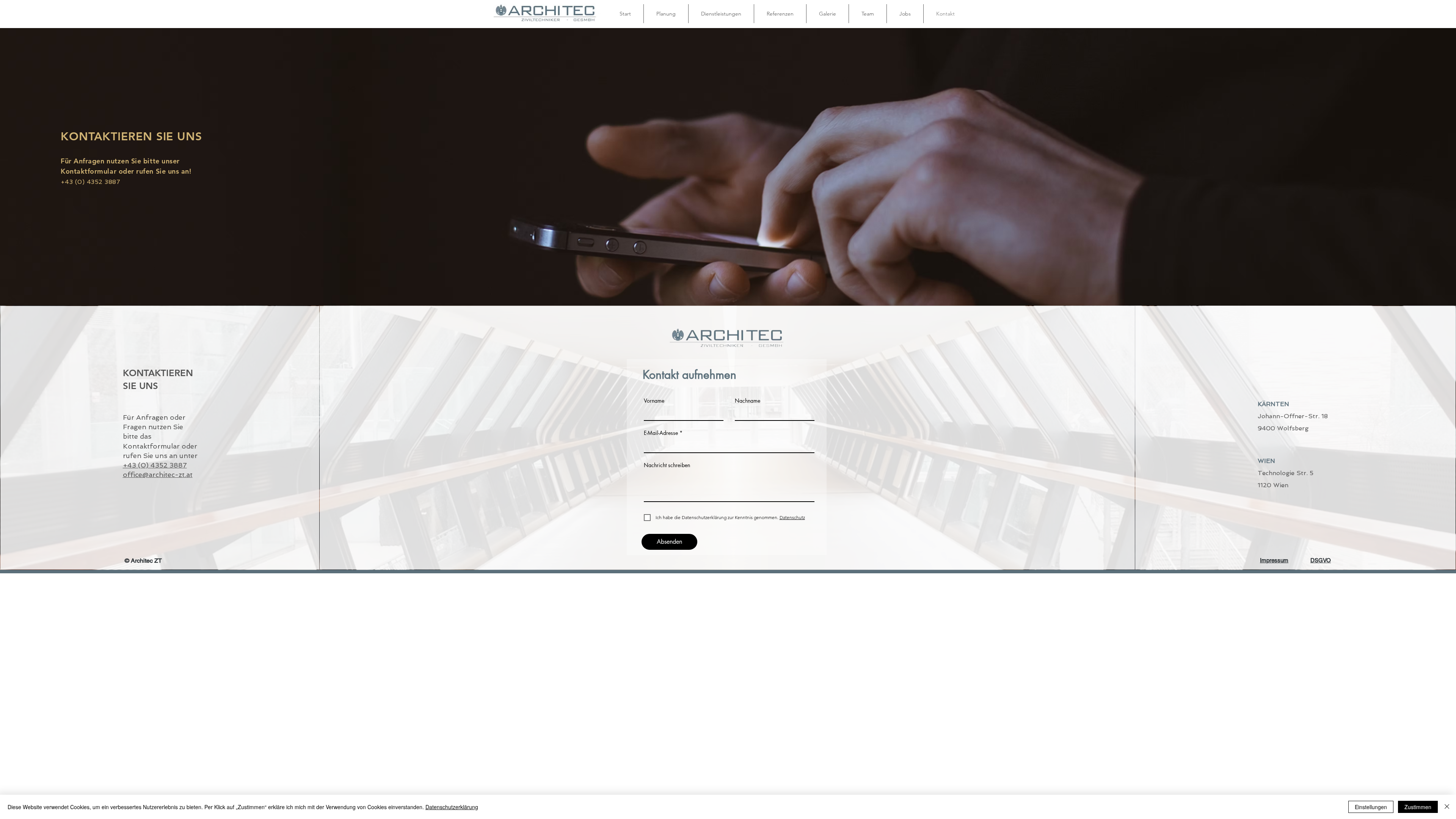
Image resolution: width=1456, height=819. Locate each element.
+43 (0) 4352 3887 (155, 465)
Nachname (747, 400)
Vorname (654, 400)
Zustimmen (1417, 807)
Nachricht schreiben (667, 465)
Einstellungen (1371, 807)
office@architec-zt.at (158, 475)
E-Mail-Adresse (661, 433)
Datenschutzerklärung (451, 807)
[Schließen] (1446, 807)
